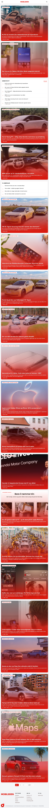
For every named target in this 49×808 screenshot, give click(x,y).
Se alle (45, 81)
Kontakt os (29, 797)
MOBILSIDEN (24, 2)
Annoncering (29, 799)
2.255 (29, 785)
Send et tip (40, 795)
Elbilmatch (17, 802)
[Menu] (2, 2)
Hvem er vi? (29, 795)
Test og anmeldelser (19, 797)
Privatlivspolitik (30, 800)
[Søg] (47, 2)
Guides (16, 800)
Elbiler (16, 799)
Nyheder (17, 795)
